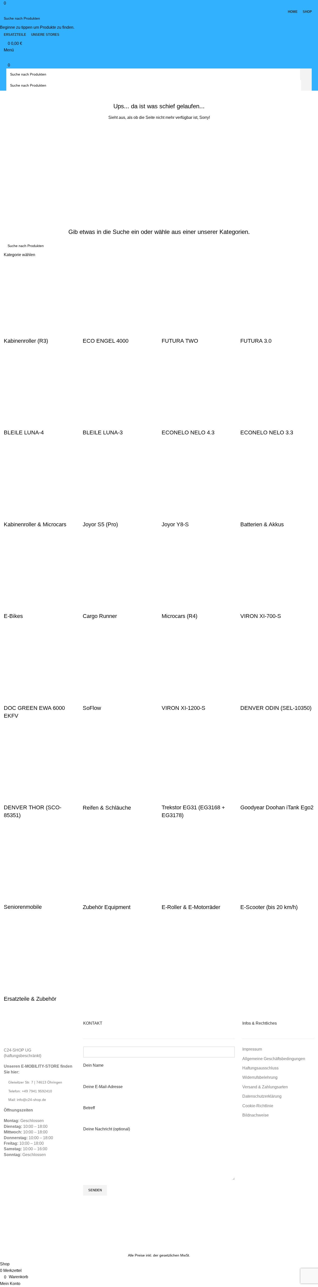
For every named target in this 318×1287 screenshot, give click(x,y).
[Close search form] (6, 6)
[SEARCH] (312, 18)
